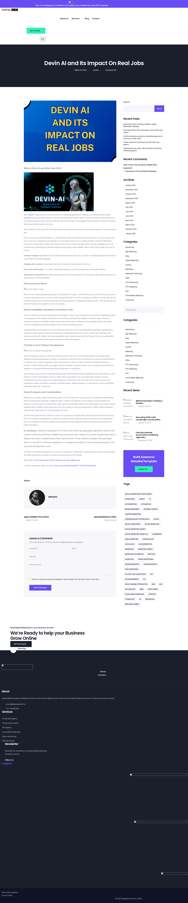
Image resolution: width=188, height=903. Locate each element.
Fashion (128, 265)
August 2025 (130, 203)
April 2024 (129, 220)
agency (142, 499)
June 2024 (129, 216)
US (140, 599)
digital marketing (152, 524)
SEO (127, 291)
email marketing (131, 539)
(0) (110, 70)
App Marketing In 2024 (105, 516)
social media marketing (134, 594)
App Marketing (131, 252)
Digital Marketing (131, 260)
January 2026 (130, 185)
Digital (156, 519)
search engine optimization (136, 584)
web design (149, 599)
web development (132, 604)
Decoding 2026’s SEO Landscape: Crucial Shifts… (148, 418)
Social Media (153, 589)
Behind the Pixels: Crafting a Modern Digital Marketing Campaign (139, 125)
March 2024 (129, 225)
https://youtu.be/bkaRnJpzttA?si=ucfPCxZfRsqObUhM (75, 466)
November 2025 (131, 190)
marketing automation (134, 554)
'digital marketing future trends (138, 494)
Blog (127, 256)
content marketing (133, 514)
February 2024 (130, 229)
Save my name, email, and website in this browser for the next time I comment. (65, 579)
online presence (150, 564)
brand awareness (132, 509)
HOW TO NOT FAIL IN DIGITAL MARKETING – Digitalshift (140, 166)
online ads (129, 559)
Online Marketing (132, 564)
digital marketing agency (135, 529)
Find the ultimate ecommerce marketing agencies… (147, 434)
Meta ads (151, 554)
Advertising (129, 247)
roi (144, 579)
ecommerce (156, 534)
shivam (96, 70)
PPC (151, 574)
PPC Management (132, 579)
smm (141, 589)
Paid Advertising (131, 569)
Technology (129, 300)
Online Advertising (145, 559)
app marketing (131, 504)
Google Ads (129, 544)
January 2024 (130, 234)
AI (150, 499)
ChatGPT (31, 215)
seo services (130, 589)
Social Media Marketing (134, 295)
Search (126, 102)
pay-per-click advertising (135, 574)
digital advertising (132, 524)
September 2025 (131, 198)
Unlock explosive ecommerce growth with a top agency (141, 143)
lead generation (145, 544)
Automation (146, 504)
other (127, 278)
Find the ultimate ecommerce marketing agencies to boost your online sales (143, 137)
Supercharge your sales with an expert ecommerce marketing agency (142, 149)
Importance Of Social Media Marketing (141, 171)
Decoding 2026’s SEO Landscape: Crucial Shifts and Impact (143, 131)
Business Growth (151, 509)
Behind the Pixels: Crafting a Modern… (149, 402)
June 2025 (129, 212)
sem (153, 584)
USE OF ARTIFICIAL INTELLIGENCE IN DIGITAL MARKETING (57, 460)
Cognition (27, 218)
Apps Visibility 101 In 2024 (36, 516)
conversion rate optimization (137, 519)
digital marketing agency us (136, 534)
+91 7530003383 (25, 651)
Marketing (129, 269)
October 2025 (130, 194)
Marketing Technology (133, 274)
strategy (152, 594)
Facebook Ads (148, 539)
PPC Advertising (131, 282)
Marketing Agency (145, 549)
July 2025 (129, 207)
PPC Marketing (131, 287)
